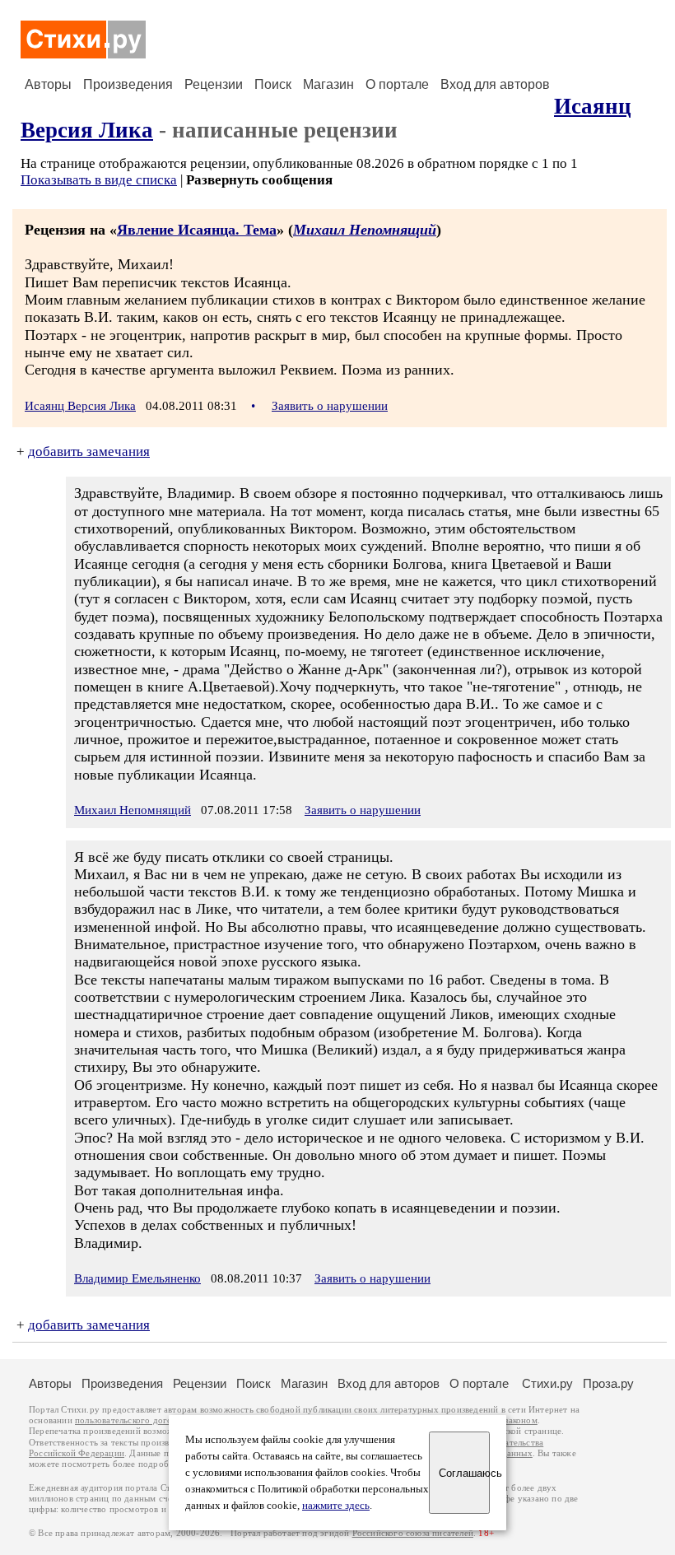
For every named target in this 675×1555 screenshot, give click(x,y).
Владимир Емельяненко (137, 1278)
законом (521, 1420)
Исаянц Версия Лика (80, 405)
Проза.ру (608, 1383)
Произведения (128, 84)
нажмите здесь (336, 1505)
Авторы (48, 84)
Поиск (272, 84)
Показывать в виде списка (99, 180)
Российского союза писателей (412, 1533)
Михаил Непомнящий (364, 229)
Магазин (328, 84)
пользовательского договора (133, 1420)
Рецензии (213, 84)
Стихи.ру (547, 1383)
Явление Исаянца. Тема (197, 229)
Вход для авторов (495, 84)
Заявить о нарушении (330, 405)
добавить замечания (89, 451)
